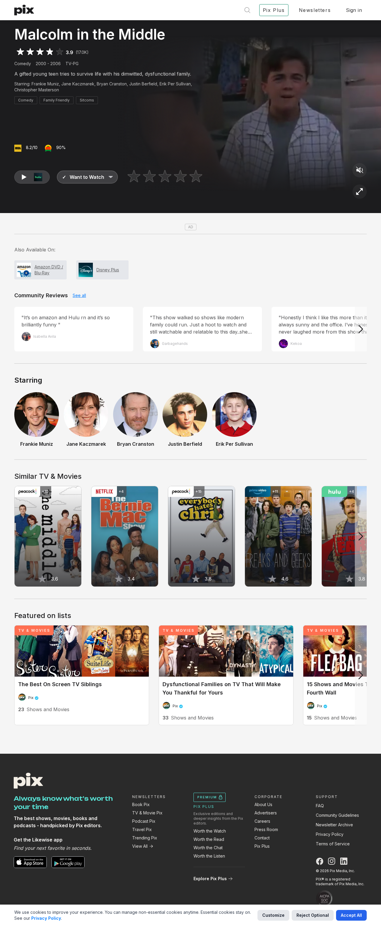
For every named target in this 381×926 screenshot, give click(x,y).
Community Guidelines (337, 815)
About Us (263, 804)
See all (79, 295)
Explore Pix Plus (210, 878)
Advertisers (265, 812)
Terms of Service (333, 843)
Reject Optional (312, 915)
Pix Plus (262, 846)
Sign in (354, 10)
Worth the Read (208, 839)
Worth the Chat (208, 847)
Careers (262, 821)
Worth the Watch (209, 830)
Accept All (351, 915)
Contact (262, 837)
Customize (273, 915)
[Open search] (247, 10)
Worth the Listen (209, 855)
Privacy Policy (329, 834)
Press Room (266, 829)
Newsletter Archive (334, 824)
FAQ (320, 805)
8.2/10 (32, 147)
